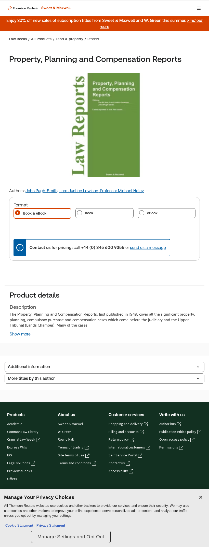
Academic (14, 424)
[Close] (200, 497)
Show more (20, 334)
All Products (41, 39)
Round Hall (66, 439)
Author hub (167, 424)
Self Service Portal (123, 455)
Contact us (117, 463)
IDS (9, 455)
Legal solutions (18, 463)
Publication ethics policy (177, 432)
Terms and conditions (74, 463)
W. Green (65, 432)
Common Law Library (22, 432)
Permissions (168, 447)
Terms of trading (71, 447)
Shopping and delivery (126, 424)
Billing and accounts (124, 432)
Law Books (18, 39)
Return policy (119, 439)
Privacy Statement (49, 525)
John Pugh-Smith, (42, 190)
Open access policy (174, 439)
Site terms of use (71, 455)
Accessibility (118, 471)
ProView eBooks (19, 471)
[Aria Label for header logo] (38, 8)
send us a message (148, 247)
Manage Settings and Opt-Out (70, 536)
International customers (127, 447)
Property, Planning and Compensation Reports (94, 39)
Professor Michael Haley (122, 190)
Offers (12, 479)
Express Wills (17, 447)
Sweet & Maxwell (71, 424)
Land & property (69, 39)
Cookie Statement (19, 525)
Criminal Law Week (21, 439)
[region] (104, 518)
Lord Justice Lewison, (79, 190)
